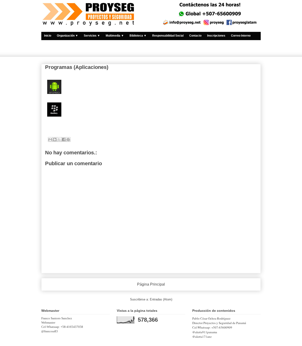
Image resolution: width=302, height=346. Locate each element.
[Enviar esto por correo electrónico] (50, 139)
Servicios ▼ (92, 35)
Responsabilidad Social (168, 35)
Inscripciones (216, 35)
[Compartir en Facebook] (63, 139)
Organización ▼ (67, 35)
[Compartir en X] (59, 139)
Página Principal (151, 284)
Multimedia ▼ (115, 35)
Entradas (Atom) (161, 299)
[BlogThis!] (54, 139)
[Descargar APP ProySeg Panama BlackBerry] (54, 110)
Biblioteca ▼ (138, 35)
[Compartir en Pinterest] (68, 139)
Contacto (195, 35)
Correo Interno (241, 35)
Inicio (47, 35)
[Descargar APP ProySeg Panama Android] (54, 87)
